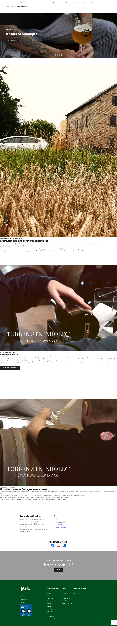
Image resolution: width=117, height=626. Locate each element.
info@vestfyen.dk (24, 599)
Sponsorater (50, 598)
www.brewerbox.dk (61, 527)
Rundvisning (50, 600)
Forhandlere (58, 515)
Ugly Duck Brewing (21, 6)
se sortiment (12, 41)
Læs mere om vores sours (10, 367)
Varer (13, 6)
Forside (8, 6)
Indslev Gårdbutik (60, 525)
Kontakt (58, 569)
